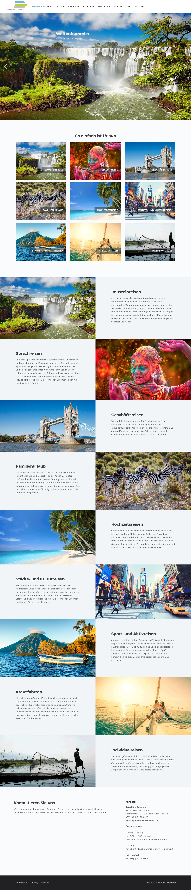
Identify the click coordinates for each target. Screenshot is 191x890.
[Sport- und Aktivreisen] (41, 242)
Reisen (60, 6)
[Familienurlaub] (41, 201)
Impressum (22, 882)
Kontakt (119, 6)
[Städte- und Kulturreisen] (150, 201)
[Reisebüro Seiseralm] (17, 6)
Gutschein (73, 6)
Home (50, 6)
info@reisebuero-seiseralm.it (143, 820)
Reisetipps (88, 6)
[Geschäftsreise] (150, 161)
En (142, 6)
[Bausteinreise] (41, 161)
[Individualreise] (150, 242)
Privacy (34, 882)
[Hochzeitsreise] (95, 201)
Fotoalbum (104, 6)
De (129, 6)
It (136, 6)
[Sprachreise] (95, 161)
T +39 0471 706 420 (39, 6)
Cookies (45, 882)
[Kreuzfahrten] (95, 242)
